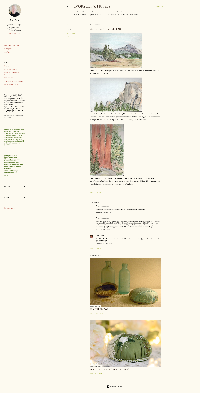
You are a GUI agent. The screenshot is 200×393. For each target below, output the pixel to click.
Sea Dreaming (99, 309)
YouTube (7, 52)
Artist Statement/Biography (120, 15)
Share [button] (69, 25)
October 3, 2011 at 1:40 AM (104, 212)
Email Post (98, 192)
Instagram (8, 49)
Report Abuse (10, 208)
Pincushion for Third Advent (110, 369)
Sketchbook (71, 33)
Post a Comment (96, 248)
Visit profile (14, 34)
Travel (69, 36)
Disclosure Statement (12, 84)
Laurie (98, 236)
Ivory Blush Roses (92, 6)
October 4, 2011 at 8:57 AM (104, 243)
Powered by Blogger (116, 386)
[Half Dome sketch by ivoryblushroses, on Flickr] (116, 111)
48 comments (99, 373)
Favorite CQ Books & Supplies (93, 15)
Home (76, 15)
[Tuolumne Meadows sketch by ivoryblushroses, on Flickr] (116, 67)
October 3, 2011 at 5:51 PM (103, 230)
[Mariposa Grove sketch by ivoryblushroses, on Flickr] (107, 175)
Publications (8, 78)
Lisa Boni (14, 20)
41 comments (99, 313)
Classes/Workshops (11, 69)
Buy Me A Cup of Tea (11, 45)
